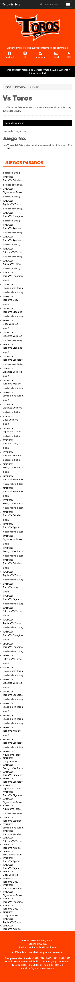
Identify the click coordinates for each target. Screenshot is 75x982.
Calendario (20, 87)
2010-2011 (51, 958)
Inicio (8, 87)
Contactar (57, 952)
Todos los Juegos (14, 123)
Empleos (45, 952)
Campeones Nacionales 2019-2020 (24, 958)
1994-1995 (64, 958)
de (9, 148)
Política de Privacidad (25, 952)
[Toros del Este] (37, 28)
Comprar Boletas (51, 4)
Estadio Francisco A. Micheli (21, 961)
